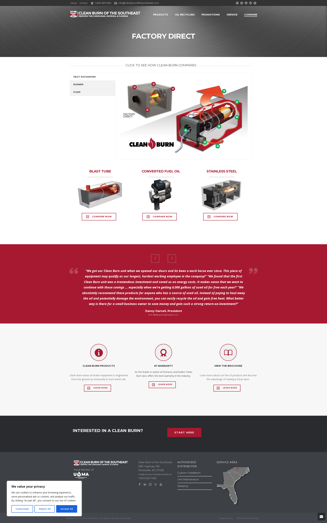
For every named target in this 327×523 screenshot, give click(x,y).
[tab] (92, 77)
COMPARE (250, 14)
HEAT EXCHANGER (84, 76)
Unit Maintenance (188, 479)
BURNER (78, 84)
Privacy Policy (226, 518)
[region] (44, 498)
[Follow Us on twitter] (155, 484)
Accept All (66, 508)
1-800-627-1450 (103, 3)
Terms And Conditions (248, 518)
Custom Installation (189, 472)
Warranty (182, 486)
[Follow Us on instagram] (150, 484)
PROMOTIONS (210, 14)
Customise (22, 508)
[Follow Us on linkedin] (145, 484)
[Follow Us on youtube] (160, 484)
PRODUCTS (160, 14)
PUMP (77, 92)
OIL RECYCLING (185, 14)
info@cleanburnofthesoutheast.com (139, 3)
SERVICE (232, 14)
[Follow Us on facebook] (139, 484)
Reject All (45, 508)
